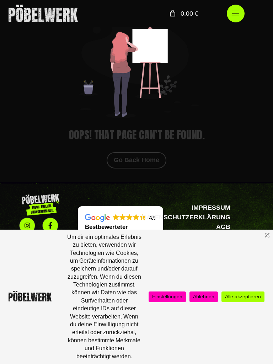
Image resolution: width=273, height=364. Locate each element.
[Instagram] (27, 226)
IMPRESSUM (211, 207)
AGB (223, 226)
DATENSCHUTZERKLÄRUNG (186, 217)
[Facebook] (50, 226)
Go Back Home (136, 160)
